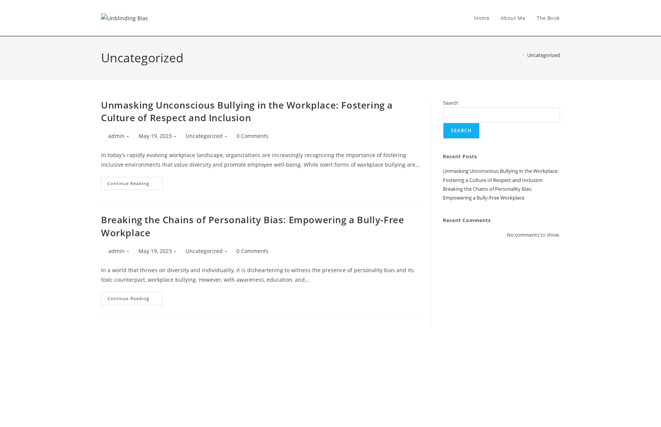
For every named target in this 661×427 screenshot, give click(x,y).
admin (116, 136)
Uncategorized (543, 55)
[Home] (518, 55)
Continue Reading (135, 181)
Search (450, 102)
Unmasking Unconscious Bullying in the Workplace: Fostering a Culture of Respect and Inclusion (247, 111)
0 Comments (252, 136)
